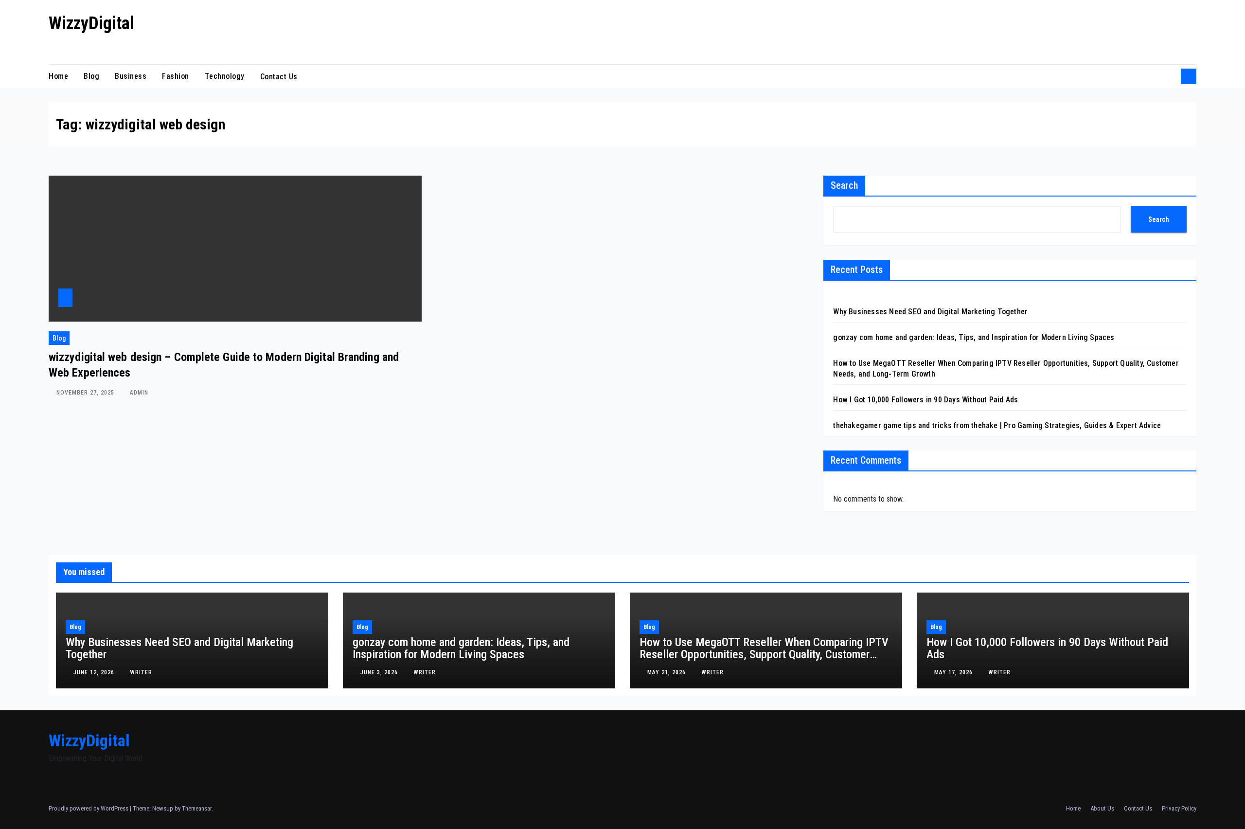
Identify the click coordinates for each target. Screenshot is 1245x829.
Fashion (175, 76)
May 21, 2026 (667, 672)
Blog (91, 76)
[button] (1170, 76)
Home (58, 76)
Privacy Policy (1179, 808)
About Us (1102, 808)
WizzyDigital (91, 23)
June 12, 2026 (94, 672)
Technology (225, 76)
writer (141, 672)
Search (844, 185)
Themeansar (197, 808)
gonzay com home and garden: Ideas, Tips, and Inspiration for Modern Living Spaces (973, 337)
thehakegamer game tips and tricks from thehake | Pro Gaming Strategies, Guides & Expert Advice (997, 425)
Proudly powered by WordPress (89, 808)
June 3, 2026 (380, 672)
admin (139, 392)
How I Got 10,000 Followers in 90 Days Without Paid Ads (925, 399)
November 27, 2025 (86, 392)
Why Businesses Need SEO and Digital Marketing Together (930, 311)
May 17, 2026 (954, 672)
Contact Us (280, 76)
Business (130, 76)
